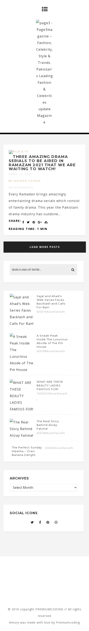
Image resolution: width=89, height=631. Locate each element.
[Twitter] (32, 522)
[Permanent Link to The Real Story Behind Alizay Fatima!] (22, 435)
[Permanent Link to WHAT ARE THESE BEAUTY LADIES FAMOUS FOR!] (22, 409)
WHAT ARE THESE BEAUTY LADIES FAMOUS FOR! (50, 385)
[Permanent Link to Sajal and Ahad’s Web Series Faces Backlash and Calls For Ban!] (22, 323)
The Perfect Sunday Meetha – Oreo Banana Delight (27, 451)
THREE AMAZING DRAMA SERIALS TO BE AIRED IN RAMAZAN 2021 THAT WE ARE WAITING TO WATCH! (42, 162)
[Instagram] (56, 522)
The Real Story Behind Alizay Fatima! (48, 424)
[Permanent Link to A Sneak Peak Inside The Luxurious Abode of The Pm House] (22, 369)
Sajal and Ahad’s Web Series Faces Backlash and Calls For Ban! (51, 301)
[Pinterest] (47, 522)
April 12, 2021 (20, 174)
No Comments (21, 187)
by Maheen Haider (25, 180)
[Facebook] (40, 522)
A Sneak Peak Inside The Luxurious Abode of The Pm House (52, 341)
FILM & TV (20, 151)
